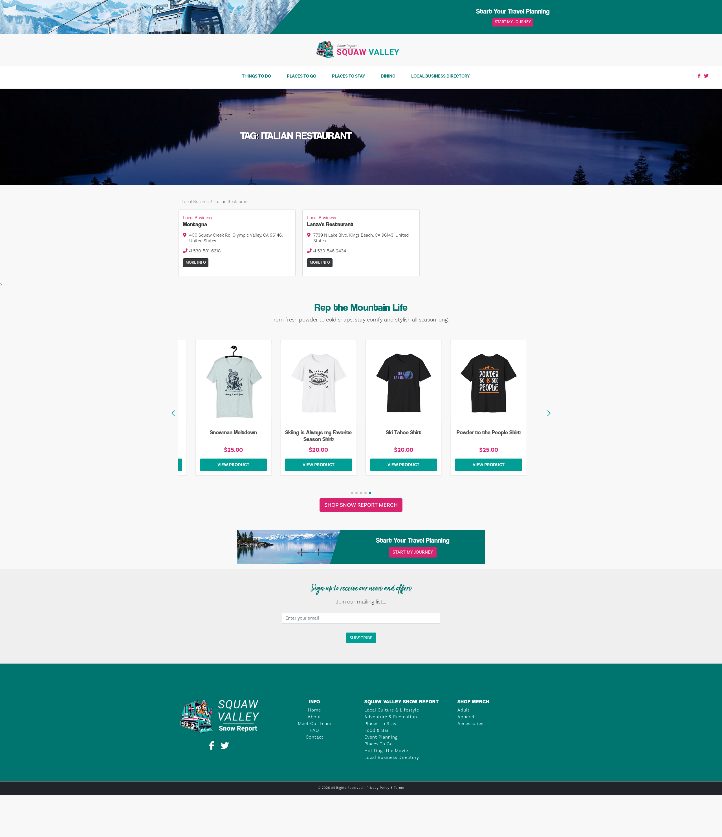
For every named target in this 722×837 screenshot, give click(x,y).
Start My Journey (513, 22)
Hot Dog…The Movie (386, 751)
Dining (388, 76)
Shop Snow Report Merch (361, 505)
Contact (314, 737)
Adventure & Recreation (390, 717)
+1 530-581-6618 (204, 251)
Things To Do (256, 76)
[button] (549, 413)
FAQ (314, 730)
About (314, 717)
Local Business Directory (440, 76)
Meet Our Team (314, 723)
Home (314, 710)
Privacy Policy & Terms (385, 788)
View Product (246, 465)
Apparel (465, 717)
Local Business (196, 201)
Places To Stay (348, 76)
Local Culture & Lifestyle (391, 710)
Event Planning (381, 737)
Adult (463, 710)
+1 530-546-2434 (329, 251)
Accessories (470, 723)
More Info (196, 262)
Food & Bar (376, 730)
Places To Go (301, 76)
